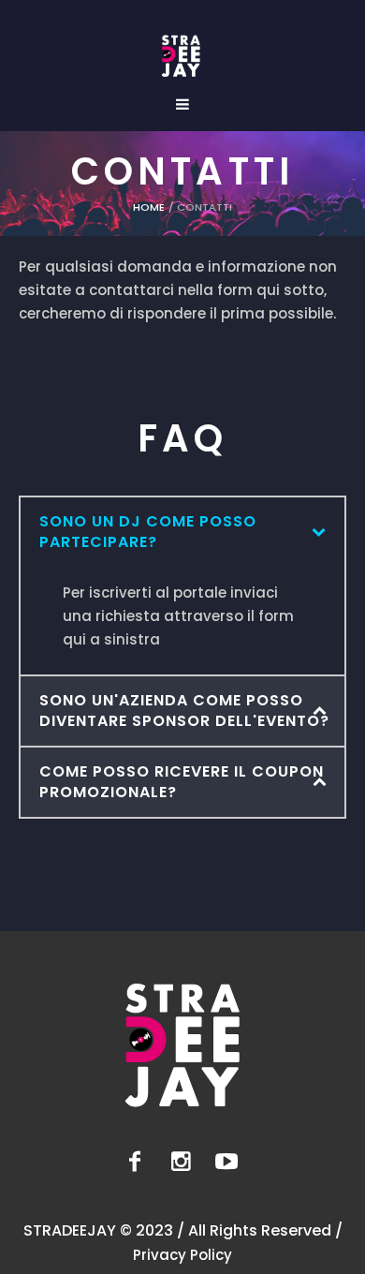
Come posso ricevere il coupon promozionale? (181, 782)
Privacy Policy (182, 1255)
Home (149, 207)
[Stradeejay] (181, 56)
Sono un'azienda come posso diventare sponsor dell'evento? (184, 710)
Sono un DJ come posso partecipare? (147, 532)
